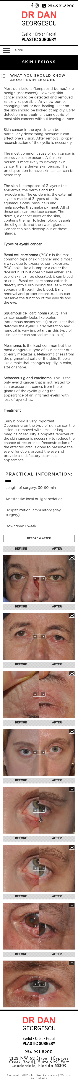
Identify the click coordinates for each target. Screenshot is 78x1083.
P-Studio (41, 1078)
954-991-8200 (61, 6)
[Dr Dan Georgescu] (39, 26)
